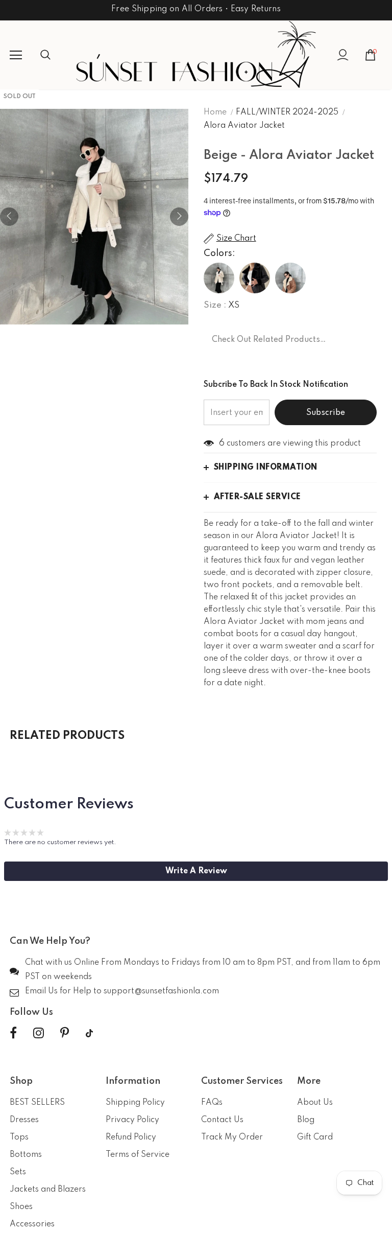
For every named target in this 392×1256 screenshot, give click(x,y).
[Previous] (9, 216)
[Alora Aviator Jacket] (219, 278)
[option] (94, 216)
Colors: (219, 253)
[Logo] (196, 54)
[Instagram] (38, 1033)
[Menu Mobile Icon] (16, 55)
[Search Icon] (55, 55)
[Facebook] (13, 1033)
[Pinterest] (64, 1033)
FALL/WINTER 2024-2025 (287, 112)
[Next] (179, 216)
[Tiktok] (89, 1033)
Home (215, 112)
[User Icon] (342, 55)
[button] (196, 871)
